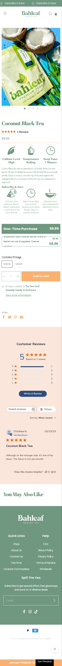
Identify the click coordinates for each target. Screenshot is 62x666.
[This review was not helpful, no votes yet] (52, 472)
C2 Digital (46, 638)
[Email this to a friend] (21, 317)
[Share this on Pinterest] (16, 317)
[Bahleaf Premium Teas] (31, 14)
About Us (16, 550)
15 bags (7, 264)
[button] (31, 662)
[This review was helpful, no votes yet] (46, 472)
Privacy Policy (45, 556)
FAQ (45, 544)
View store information (18, 295)
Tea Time (16, 563)
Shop (16, 544)
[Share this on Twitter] (10, 317)
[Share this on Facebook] (4, 317)
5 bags (19, 264)
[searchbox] (18, 409)
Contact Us (16, 556)
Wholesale (46, 569)
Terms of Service (45, 563)
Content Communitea (16, 569)
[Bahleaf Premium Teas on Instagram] (30, 613)
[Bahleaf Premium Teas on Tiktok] (36, 613)
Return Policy (45, 550)
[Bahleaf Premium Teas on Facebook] (24, 613)
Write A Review (33, 393)
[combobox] (43, 417)
